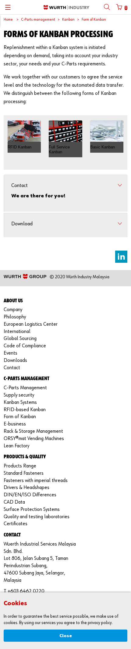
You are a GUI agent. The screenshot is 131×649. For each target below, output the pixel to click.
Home (8, 20)
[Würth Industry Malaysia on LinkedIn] (121, 257)
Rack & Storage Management (33, 431)
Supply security (19, 395)
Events (10, 353)
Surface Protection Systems (32, 509)
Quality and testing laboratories (36, 516)
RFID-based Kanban (25, 409)
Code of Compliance (25, 346)
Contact (12, 367)
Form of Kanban (94, 20)
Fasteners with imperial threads (36, 480)
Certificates (15, 523)
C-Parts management (38, 20)
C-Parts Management (25, 387)
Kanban (68, 20)
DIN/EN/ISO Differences (30, 495)
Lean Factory (16, 446)
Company (13, 309)
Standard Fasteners (24, 473)
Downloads (15, 360)
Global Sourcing (20, 338)
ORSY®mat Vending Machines (34, 438)
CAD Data (14, 502)
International (17, 331)
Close (65, 635)
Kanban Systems (20, 402)
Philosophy (15, 317)
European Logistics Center (31, 324)
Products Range (20, 466)
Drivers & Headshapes (26, 487)
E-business (15, 424)
